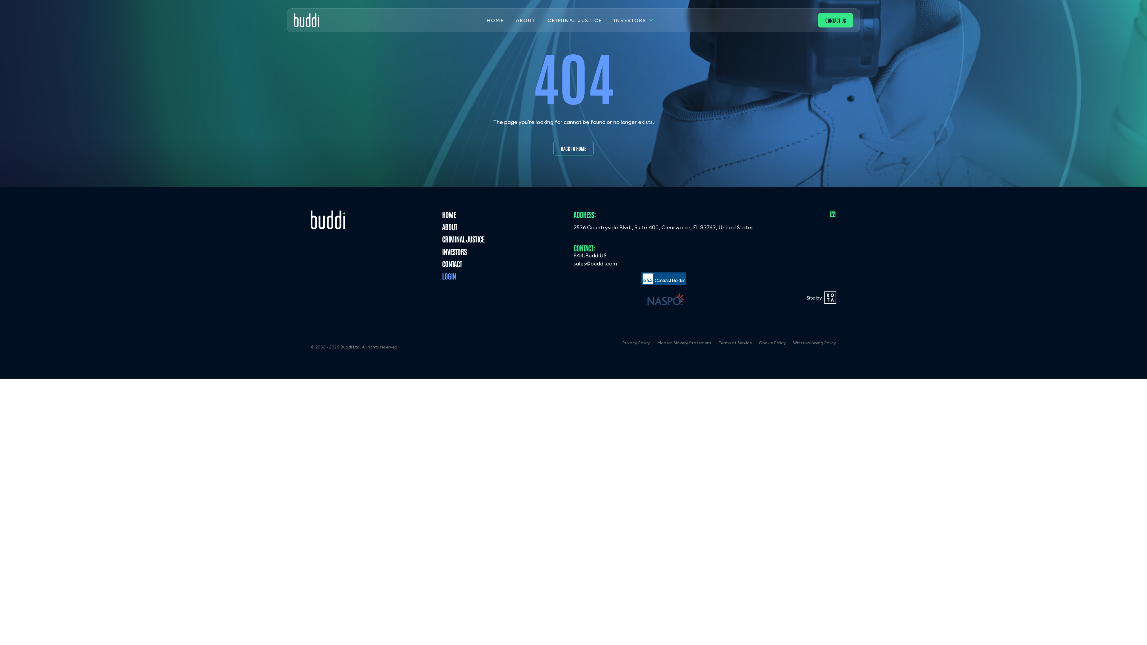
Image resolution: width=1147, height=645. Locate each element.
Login (449, 275)
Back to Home (573, 148)
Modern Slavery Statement (684, 342)
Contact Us (835, 20)
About (526, 20)
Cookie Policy (772, 342)
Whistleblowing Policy (814, 342)
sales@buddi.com (595, 263)
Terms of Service (735, 342)
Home (495, 20)
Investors (630, 20)
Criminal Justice (575, 20)
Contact (452, 263)
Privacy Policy (636, 342)
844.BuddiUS (590, 255)
